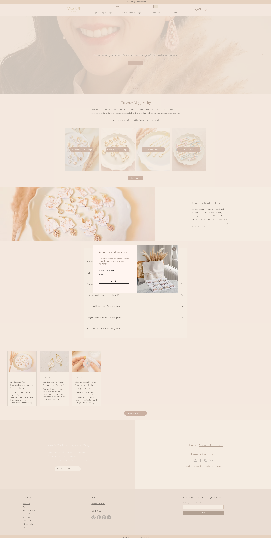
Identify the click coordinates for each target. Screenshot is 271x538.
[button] (174, 249)
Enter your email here (106, 270)
